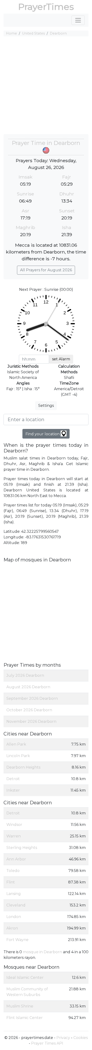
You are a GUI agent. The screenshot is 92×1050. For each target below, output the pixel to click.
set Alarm (61, 359)
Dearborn (58, 33)
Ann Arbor (16, 859)
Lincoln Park (18, 756)
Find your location (43, 434)
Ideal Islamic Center (25, 977)
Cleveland (15, 905)
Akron (12, 928)
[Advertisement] (46, 86)
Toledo (13, 870)
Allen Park (16, 744)
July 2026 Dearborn (25, 675)
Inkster (13, 790)
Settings (46, 405)
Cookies (80, 1037)
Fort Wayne (17, 939)
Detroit (13, 779)
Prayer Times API (47, 1043)
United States (33, 33)
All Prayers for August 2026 (46, 270)
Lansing (13, 893)
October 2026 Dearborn (29, 710)
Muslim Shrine (19, 1006)
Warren (13, 836)
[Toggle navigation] (78, 20)
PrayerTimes (46, 6)
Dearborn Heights (23, 767)
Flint (10, 882)
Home (11, 33)
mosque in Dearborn (42, 952)
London (13, 916)
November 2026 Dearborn (31, 721)
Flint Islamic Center (24, 1017)
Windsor (14, 824)
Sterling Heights (21, 847)
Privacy (63, 1037)
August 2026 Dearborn (28, 687)
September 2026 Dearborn (32, 698)
